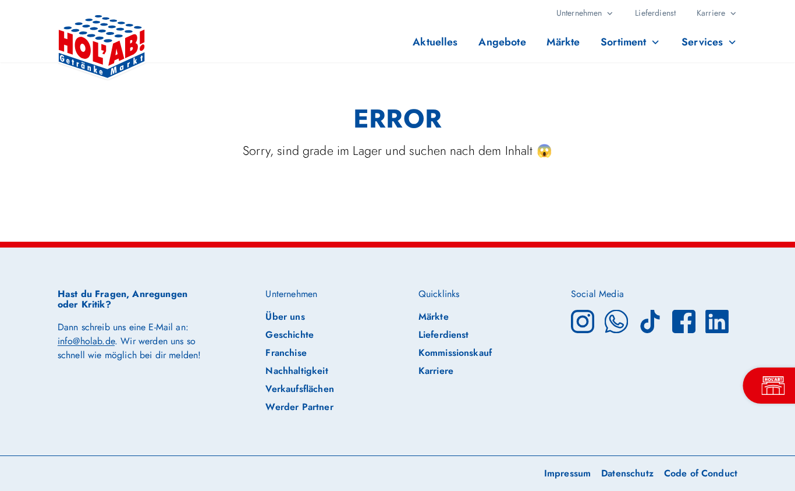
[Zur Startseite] (102, 37)
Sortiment (623, 42)
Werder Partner (299, 407)
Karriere (711, 13)
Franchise (285, 352)
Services (702, 42)
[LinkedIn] (717, 320)
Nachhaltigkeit (296, 370)
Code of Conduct (700, 473)
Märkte (563, 42)
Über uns (284, 316)
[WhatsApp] (616, 320)
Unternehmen (579, 13)
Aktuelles (435, 42)
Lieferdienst (655, 13)
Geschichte (289, 334)
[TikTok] (650, 320)
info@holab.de (86, 341)
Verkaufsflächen (299, 388)
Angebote (502, 42)
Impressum (567, 473)
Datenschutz (627, 473)
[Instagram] (582, 320)
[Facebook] (683, 320)
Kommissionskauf (455, 352)
